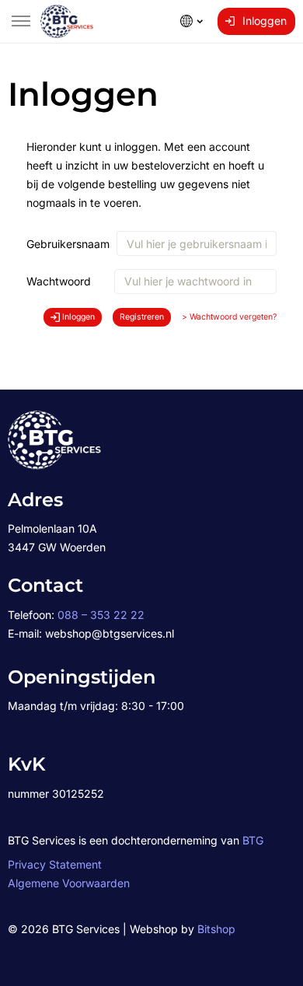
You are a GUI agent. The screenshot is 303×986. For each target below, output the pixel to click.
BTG (252, 840)
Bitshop (216, 928)
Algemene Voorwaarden (69, 883)
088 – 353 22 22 (101, 614)
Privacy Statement (55, 864)
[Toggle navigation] (21, 21)
